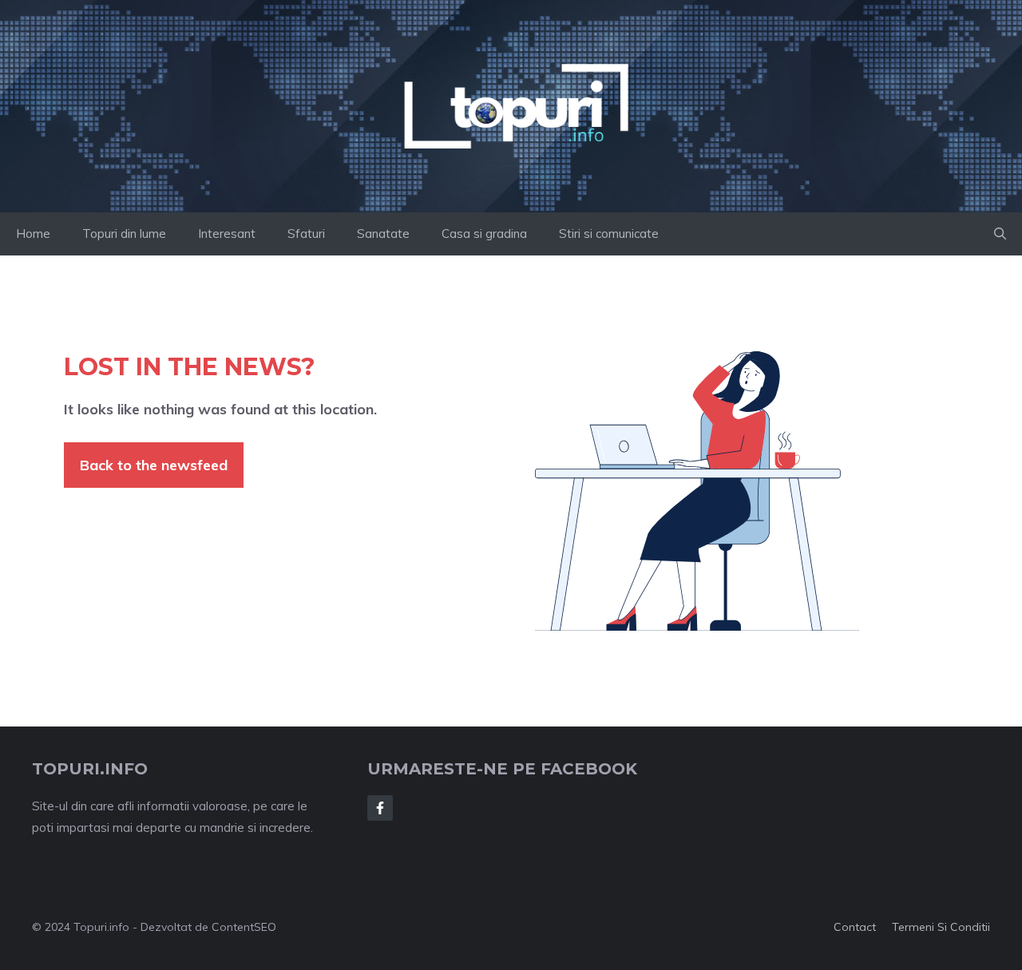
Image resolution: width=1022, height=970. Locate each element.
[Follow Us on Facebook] (380, 808)
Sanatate (383, 233)
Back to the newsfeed (154, 465)
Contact (855, 927)
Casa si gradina (484, 233)
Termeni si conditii (941, 927)
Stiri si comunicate (609, 233)
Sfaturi (306, 233)
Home (33, 233)
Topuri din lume (124, 233)
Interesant (227, 233)
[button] (1000, 233)
